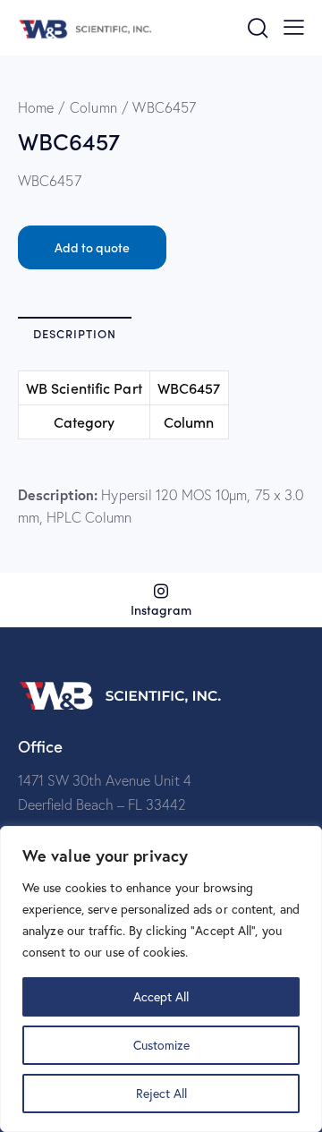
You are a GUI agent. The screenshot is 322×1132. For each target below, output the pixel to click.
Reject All (161, 1093)
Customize (161, 1044)
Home (36, 107)
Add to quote (92, 247)
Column (93, 107)
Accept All (161, 996)
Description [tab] (74, 333)
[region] (161, 979)
